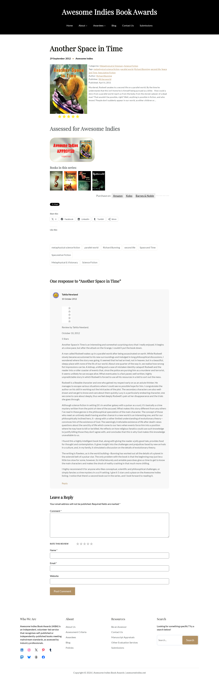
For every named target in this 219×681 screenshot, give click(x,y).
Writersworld (105, 79)
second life (156, 69)
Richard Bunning (142, 69)
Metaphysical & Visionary (111, 66)
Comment (56, 510)
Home (69, 25)
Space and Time (148, 247)
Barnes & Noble (145, 195)
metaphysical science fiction (106, 69)
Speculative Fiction (107, 72)
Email (53, 563)
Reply (65, 483)
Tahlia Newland (70, 294)
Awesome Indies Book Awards (109, 11)
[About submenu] (86, 25)
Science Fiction (131, 66)
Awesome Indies (84, 58)
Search (190, 640)
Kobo (129, 195)
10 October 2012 (69, 299)
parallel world (126, 69)
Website (54, 575)
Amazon (118, 195)
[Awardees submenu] (105, 25)
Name (53, 550)
